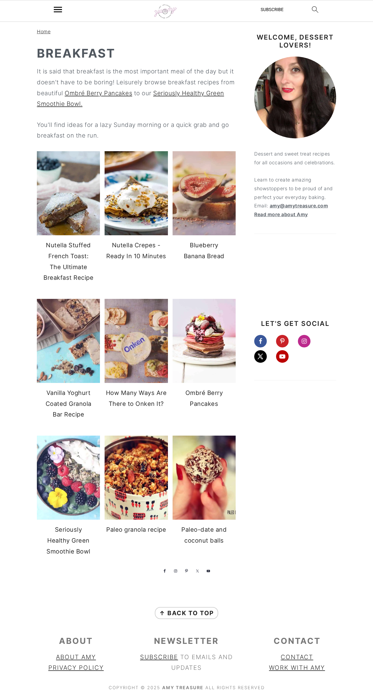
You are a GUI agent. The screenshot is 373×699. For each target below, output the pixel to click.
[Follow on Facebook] (264, 341)
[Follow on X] (264, 356)
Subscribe (159, 657)
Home (44, 31)
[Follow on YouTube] (286, 356)
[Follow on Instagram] (308, 341)
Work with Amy (297, 667)
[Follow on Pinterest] (286, 341)
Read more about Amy (281, 214)
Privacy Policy (76, 667)
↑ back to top (186, 613)
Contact (297, 657)
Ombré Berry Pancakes (98, 93)
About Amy (76, 657)
